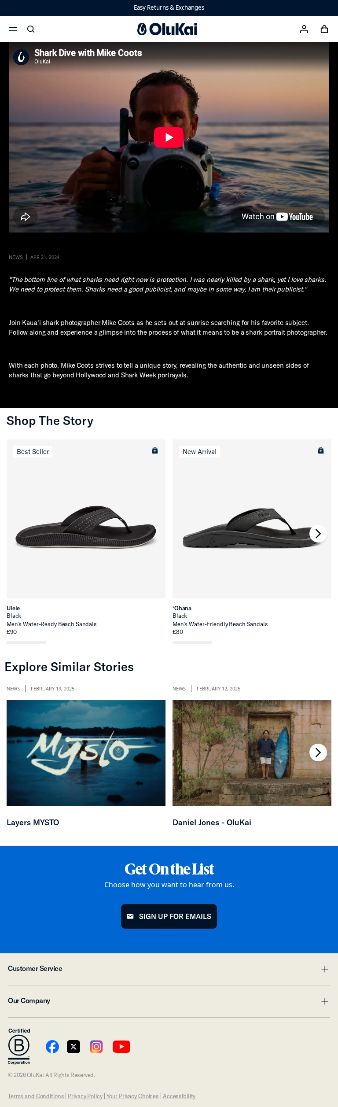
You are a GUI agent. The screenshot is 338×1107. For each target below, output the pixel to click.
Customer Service (169, 971)
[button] (154, 450)
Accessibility (179, 1096)
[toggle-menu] (323, 969)
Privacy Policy (85, 1096)
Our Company (169, 1003)
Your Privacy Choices (133, 1096)
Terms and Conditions (36, 1096)
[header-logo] (167, 29)
